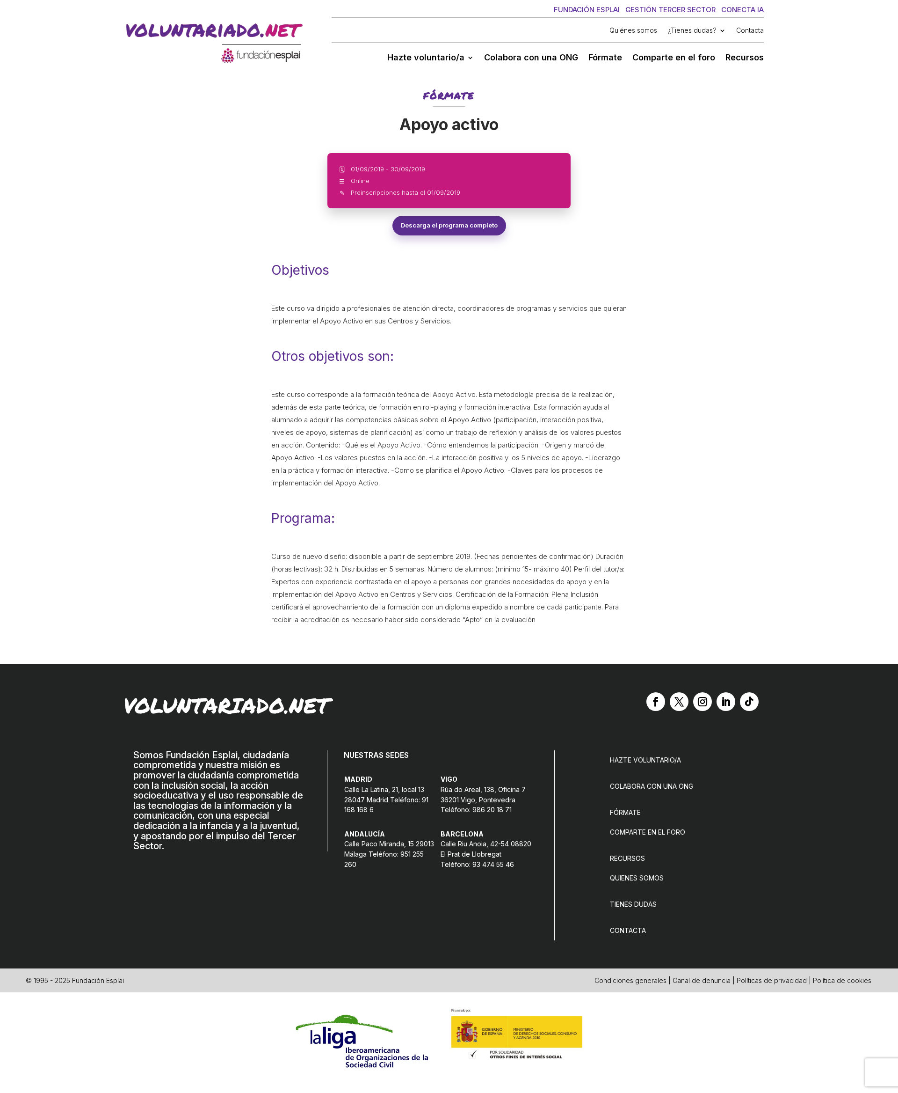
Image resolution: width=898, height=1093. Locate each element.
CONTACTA (628, 930)
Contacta (750, 30)
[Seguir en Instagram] (702, 701)
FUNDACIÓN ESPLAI (587, 9)
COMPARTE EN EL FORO (647, 832)
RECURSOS (627, 858)
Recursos (744, 58)
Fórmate (605, 58)
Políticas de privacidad (772, 980)
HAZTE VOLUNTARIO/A (645, 760)
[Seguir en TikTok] (749, 701)
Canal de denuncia (702, 980)
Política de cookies (842, 980)
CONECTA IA (742, 9)
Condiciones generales (630, 980)
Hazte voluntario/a (425, 58)
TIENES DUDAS (633, 904)
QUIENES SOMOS (637, 878)
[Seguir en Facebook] (655, 701)
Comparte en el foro (673, 58)
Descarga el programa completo (449, 225)
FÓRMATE (625, 812)
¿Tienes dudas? (692, 30)
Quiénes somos (633, 30)
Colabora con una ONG (531, 58)
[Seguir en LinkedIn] (726, 701)
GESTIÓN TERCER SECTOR (670, 9)
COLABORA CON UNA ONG (651, 786)
